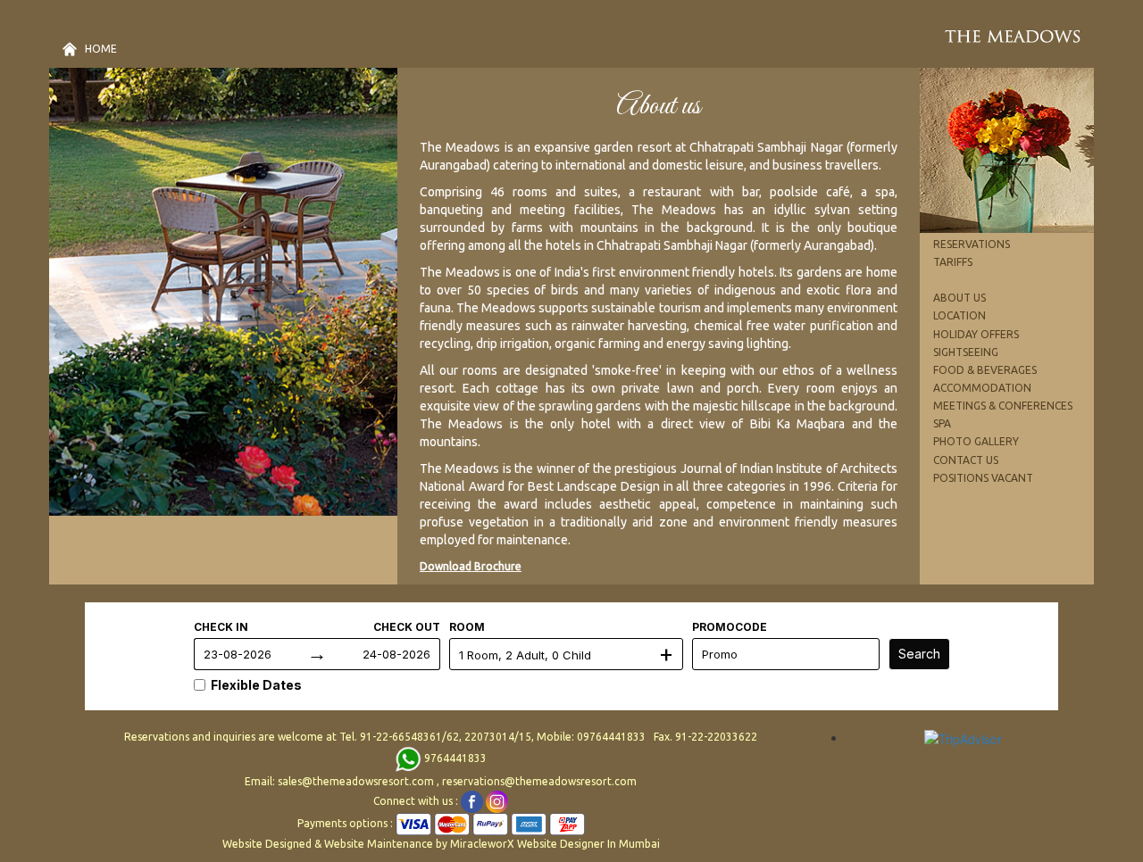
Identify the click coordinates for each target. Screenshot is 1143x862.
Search (919, 653)
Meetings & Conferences (1002, 405)
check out (406, 627)
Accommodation (982, 388)
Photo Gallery (976, 441)
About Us (959, 297)
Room (467, 627)
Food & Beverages (985, 370)
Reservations (971, 244)
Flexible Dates (256, 684)
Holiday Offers (976, 334)
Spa (942, 423)
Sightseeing (965, 352)
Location (959, 315)
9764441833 (454, 758)
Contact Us (965, 460)
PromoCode (729, 627)
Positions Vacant (983, 478)
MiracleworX (482, 844)
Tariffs (952, 262)
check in (221, 627)
